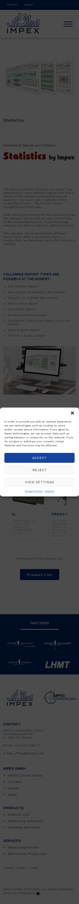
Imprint (49, 491)
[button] (72, 413)
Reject (39, 470)
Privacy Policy (34, 491)
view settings (39, 482)
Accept (39, 458)
